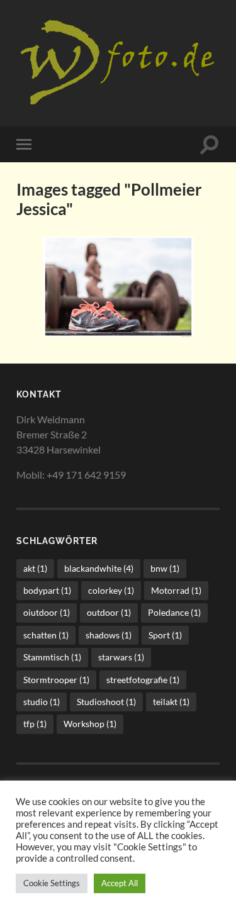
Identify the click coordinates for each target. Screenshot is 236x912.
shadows (109, 635)
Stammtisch (52, 657)
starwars (121, 657)
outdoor (109, 612)
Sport (165, 635)
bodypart (47, 590)
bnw (164, 568)
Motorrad (176, 590)
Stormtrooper (56, 679)
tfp (35, 723)
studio (41, 701)
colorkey (111, 590)
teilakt (171, 701)
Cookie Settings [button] (51, 883)
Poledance (174, 612)
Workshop (90, 723)
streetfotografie (142, 679)
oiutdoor (46, 612)
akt (35, 568)
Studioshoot (106, 701)
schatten (46, 635)
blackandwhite (98, 568)
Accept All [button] (119, 883)
